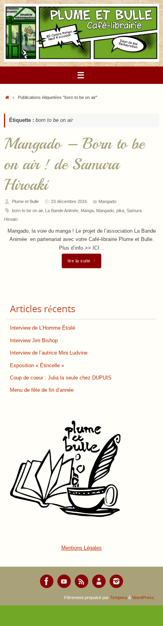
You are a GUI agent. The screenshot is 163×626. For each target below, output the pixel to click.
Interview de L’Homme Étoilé (42, 328)
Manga (87, 210)
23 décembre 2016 (69, 201)
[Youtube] (64, 581)
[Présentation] (99, 581)
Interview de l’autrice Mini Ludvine (48, 353)
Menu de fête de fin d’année (42, 390)
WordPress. (143, 597)
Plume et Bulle (25, 201)
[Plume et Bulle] (46, 581)
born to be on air (27, 210)
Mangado (107, 201)
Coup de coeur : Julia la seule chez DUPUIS (61, 378)
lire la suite (79, 260)
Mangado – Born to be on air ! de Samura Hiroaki (74, 164)
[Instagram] (116, 581)
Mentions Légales (81, 548)
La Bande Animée (61, 210)
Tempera (118, 597)
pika (120, 210)
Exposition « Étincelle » (37, 365)
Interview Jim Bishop (34, 340)
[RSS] (81, 581)
